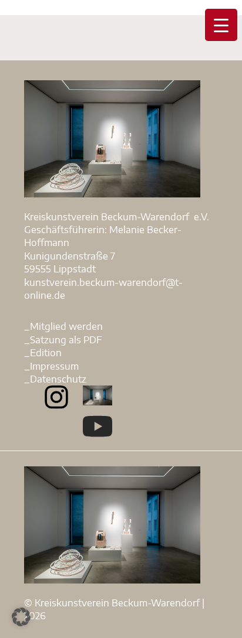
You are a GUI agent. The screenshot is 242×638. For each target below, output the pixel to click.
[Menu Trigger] (221, 25)
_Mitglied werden (63, 326)
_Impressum (51, 366)
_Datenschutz (55, 379)
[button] (21, 617)
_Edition (43, 353)
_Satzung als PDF (63, 340)
